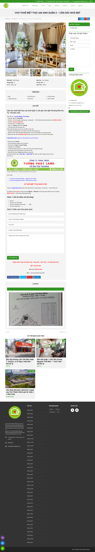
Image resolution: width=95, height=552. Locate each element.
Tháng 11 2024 (30, 485)
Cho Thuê (44, 80)
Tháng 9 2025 (30, 449)
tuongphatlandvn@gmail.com (80, 1)
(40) (7, 18)
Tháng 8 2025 (30, 453)
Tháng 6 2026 (30, 417)
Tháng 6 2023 (30, 528)
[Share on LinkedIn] (88, 19)
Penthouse (52, 412)
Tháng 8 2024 (30, 496)
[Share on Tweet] (82, 19)
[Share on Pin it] (85, 19)
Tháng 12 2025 (30, 438)
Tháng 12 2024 (30, 481)
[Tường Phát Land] (6, 6)
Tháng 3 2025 (30, 470)
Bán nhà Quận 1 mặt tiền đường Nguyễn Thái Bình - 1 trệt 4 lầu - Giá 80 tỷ (49, 361)
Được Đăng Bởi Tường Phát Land (79, 111)
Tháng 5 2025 (30, 463)
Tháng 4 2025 (30, 467)
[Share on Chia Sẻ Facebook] (79, 19)
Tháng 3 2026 (30, 428)
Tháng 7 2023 (30, 524)
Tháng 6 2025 (30, 460)
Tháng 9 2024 (30, 492)
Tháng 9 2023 (30, 517)
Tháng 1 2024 (30, 513)
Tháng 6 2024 (30, 503)
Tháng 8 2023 (30, 521)
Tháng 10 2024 (30, 488)
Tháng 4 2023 (30, 535)
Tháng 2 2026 (30, 431)
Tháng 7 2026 (30, 413)
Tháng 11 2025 (30, 442)
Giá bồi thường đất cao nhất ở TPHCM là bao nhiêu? (23, 180)
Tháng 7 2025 (30, 456)
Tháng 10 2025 (30, 445)
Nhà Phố (15, 80)
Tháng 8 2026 (30, 410)
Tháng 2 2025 (30, 474)
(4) (14, 18)
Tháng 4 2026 (30, 424)
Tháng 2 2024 (30, 510)
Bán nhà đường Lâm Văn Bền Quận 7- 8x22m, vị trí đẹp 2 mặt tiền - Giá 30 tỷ (20, 361)
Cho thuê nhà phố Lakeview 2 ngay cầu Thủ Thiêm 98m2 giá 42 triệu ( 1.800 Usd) (20, 392)
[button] (63, 45)
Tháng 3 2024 (30, 506)
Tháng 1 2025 (30, 478)
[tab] (35, 289)
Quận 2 (13, 85)
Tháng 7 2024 (30, 499)
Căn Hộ (51, 409)
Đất (58, 412)
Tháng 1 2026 (30, 435)
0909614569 (40, 1)
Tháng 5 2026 (30, 420)
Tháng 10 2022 (30, 538)
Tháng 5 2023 (30, 531)
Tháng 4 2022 (30, 542)
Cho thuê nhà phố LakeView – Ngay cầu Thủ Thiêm (23, 178)
